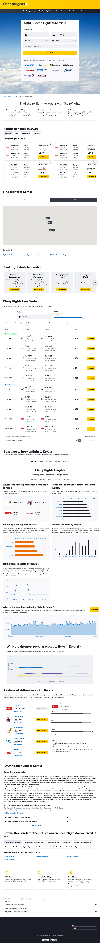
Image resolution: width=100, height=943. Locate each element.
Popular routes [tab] (57, 847)
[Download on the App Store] (54, 940)
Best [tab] (16, 133)
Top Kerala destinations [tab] (12, 842)
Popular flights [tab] (27, 847)
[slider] (83, 317)
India (14, 96)
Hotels (41, 11)
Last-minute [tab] (26, 133)
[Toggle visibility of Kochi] (38, 681)
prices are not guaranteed (42, 899)
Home (5, 11)
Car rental (59, 11)
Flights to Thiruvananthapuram (59, 255)
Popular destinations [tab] (42, 847)
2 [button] (83, 441)
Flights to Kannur (9, 859)
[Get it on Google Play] (46, 940)
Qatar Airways (18, 716)
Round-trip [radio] (73, 199)
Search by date (15, 11)
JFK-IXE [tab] (33, 461)
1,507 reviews (18, 733)
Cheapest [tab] (8, 133)
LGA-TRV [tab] (57, 461)
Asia (9, 96)
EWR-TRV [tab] (66, 461)
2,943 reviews (18, 755)
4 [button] (91, 441)
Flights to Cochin (9, 856)
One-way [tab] (37, 133)
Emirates (16, 705)
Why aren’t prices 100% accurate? (16, 912)
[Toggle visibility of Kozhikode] (60, 681)
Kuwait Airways (19, 738)
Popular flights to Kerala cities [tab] (33, 842)
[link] (14, 289)
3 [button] (87, 441)
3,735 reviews (18, 722)
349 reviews (18, 744)
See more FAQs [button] (36, 825)
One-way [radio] (26, 199)
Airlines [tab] (89, 847)
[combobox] (28, 29)
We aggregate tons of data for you (16, 908)
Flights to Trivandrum (41, 856)
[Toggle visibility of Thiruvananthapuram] (48, 681)
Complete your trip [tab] (53, 842)
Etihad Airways (18, 727)
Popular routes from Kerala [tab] (82, 842)
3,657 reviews (18, 711)
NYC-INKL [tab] (34, 479)
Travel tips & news (71, 11)
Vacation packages (29, 11)
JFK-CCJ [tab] (41, 461)
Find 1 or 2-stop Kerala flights (13, 813)
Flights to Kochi (7, 255)
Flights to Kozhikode (33, 255)
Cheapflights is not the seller (14, 905)
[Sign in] (81, 11)
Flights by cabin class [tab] (12, 847)
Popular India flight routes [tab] (74, 847)
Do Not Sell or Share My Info (44, 935)
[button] (65, 23)
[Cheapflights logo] (14, 4)
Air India (16, 749)
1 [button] (79, 441)
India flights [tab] (66, 842)
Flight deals (50, 11)
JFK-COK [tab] (49, 461)
